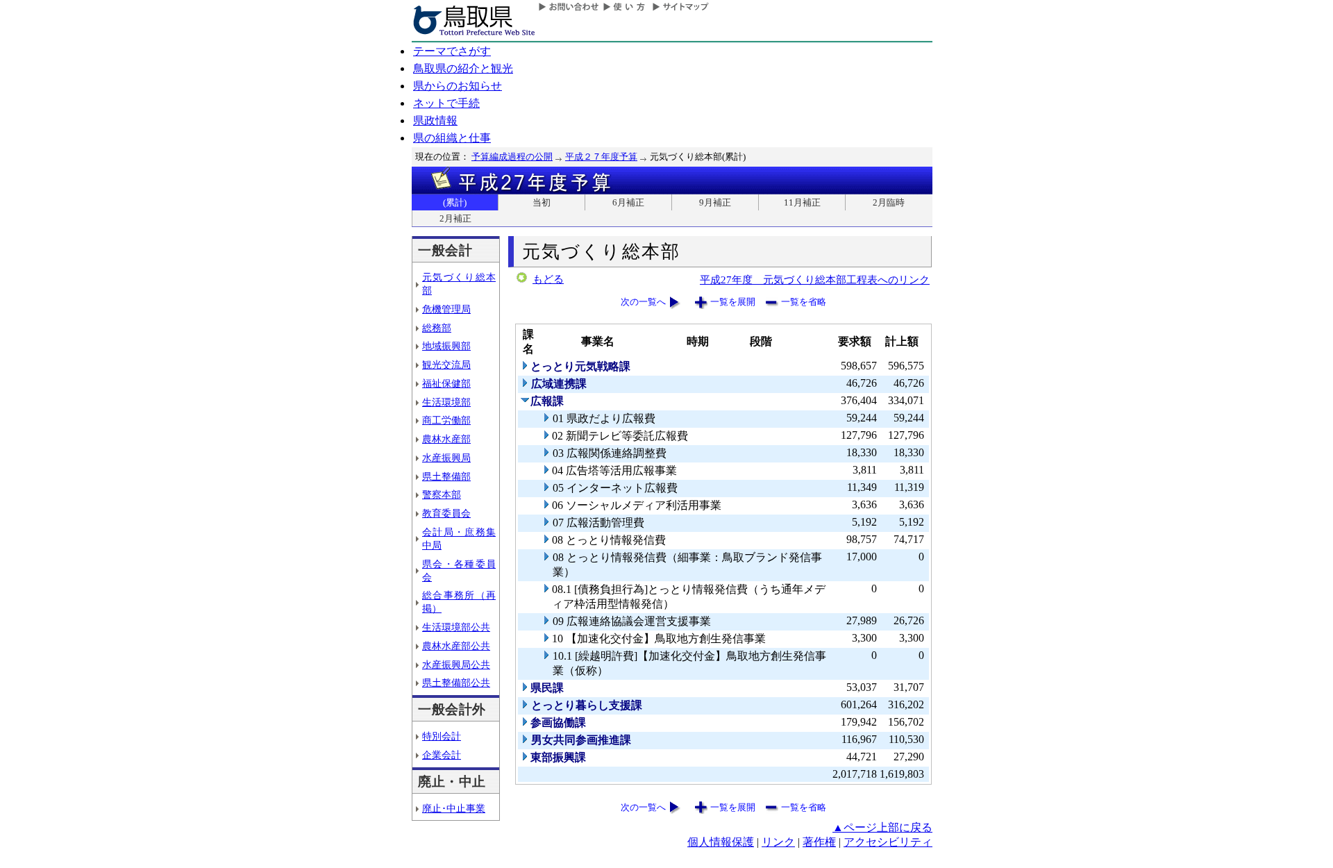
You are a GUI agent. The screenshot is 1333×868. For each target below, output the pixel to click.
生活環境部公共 (456, 627)
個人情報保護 (720, 842)
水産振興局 (446, 457)
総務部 (436, 327)
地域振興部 (446, 345)
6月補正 (628, 202)
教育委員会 (446, 513)
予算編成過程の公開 (512, 156)
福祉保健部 (446, 383)
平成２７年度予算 (601, 156)
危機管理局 (446, 309)
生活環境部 (446, 402)
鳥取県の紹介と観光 (463, 68)
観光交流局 (446, 364)
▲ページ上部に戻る (882, 827)
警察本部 (441, 494)
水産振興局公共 (456, 664)
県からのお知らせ (457, 86)
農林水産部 (446, 438)
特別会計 (441, 736)
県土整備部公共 (456, 682)
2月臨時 (889, 202)
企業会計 (441, 754)
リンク (778, 842)
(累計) (455, 202)
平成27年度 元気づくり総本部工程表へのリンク (815, 279)
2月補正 (455, 218)
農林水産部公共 (456, 645)
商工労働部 (446, 420)
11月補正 (802, 202)
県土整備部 (446, 476)
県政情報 (435, 120)
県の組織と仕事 (452, 138)
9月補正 (715, 202)
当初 (542, 202)
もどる (548, 279)
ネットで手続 (446, 103)
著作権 (819, 842)
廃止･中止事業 (453, 808)
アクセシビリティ (888, 842)
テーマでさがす (452, 51)
